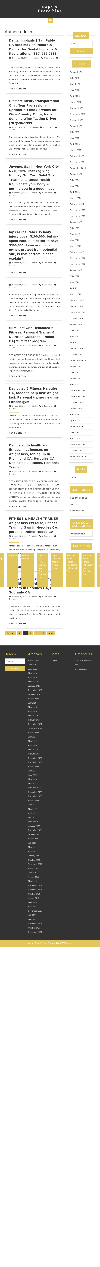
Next (51, 633)
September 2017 (78, 426)
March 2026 (75, 102)
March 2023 (75, 246)
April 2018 (75, 420)
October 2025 (76, 120)
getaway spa (12, 557)
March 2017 (75, 438)
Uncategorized (77, 510)
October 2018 (76, 402)
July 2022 (74, 276)
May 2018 (74, 414)
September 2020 (78, 360)
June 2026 (75, 84)
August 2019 (76, 378)
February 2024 (77, 204)
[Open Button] (50, 20)
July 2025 (74, 132)
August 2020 (76, 366)
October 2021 (76, 318)
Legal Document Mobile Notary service (56, 561)
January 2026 (76, 108)
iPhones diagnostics (27, 557)
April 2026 (75, 96)
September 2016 (78, 456)
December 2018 (77, 390)
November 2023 (77, 216)
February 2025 (77, 156)
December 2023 (77, 210)
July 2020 (74, 372)
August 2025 (76, 126)
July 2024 (74, 180)
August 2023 (76, 222)
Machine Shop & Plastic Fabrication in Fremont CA (72, 563)
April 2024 (75, 192)
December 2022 (77, 258)
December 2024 (77, 162)
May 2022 (74, 282)
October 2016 (76, 450)
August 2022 (76, 270)
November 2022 (77, 264)
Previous (10, 633)
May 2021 (74, 336)
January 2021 (76, 348)
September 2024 (78, 168)
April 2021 (75, 342)
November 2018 (77, 396)
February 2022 (77, 300)
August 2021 (76, 324)
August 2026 (76, 72)
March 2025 (75, 150)
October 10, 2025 (19, 263)
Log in (73, 477)
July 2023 (74, 228)
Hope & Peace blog (50, 9)
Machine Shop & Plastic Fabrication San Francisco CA (88, 564)
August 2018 (76, 408)
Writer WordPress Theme (41, 943)
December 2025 (77, 114)
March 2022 (75, 294)
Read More (15, 89)
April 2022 (75, 288)
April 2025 (75, 144)
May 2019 (74, 384)
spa (71, 504)
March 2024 (75, 198)
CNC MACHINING (79, 498)
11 (43, 633)
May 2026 (74, 90)
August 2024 (76, 174)
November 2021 (77, 312)
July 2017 (74, 432)
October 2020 (76, 354)
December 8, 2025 (19, 127)
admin (36, 58)
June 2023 (75, 234)
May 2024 (74, 186)
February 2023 (77, 252)
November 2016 (77, 444)
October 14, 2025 (19, 193)
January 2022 (76, 306)
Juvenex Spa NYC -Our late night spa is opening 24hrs (42, 566)
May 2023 (74, 240)
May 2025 (74, 138)
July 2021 (74, 330)
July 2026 (74, 78)
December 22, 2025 (20, 58)
